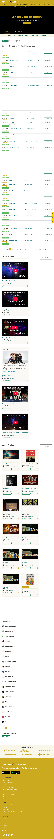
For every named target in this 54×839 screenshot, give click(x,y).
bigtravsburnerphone (10, 661)
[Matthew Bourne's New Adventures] (30, 480)
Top (15, 35)
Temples (11, 118)
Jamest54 (7, 666)
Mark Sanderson (13, 406)
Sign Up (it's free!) (48, 4)
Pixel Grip (11, 135)
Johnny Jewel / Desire (15, 128)
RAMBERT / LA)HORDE (7, 375)
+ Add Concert (33, 4)
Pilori (10, 180)
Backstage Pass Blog (8, 794)
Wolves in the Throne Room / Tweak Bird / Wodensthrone (15, 432)
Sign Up (5, 799)
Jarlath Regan (13, 72)
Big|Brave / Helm (13, 222)
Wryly (11, 283)
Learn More (6, 780)
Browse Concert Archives (21, 4)
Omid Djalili (12, 203)
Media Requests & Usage (10, 789)
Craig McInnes (8, 716)
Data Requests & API (8, 792)
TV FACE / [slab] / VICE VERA (28, 513)
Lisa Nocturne (32, 516)
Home (3, 7)
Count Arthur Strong (15, 79)
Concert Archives (21, 812)
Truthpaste (12, 122)
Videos (20, 31)
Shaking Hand (13, 240)
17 (15, 728)
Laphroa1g (7, 641)
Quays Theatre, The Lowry (33, 54)
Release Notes (7, 828)
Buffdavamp (8, 631)
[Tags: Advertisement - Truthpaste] (30, 579)
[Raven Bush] (30, 530)
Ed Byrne (12, 66)
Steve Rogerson (9, 711)
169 (40, 249)
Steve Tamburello (9, 636)
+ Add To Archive (48, 54)
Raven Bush (24, 537)
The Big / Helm (13, 215)
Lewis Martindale (9, 691)
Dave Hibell (8, 671)
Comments (43, 35)
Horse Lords (12, 197)
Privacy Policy (6, 807)
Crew (4, 818)
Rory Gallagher (6, 488)
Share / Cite (53, 219)
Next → (44, 249)
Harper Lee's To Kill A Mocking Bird (30, 463)
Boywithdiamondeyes (10, 681)
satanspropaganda (10, 626)
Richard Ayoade (6, 513)
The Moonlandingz (14, 147)
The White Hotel (30, 118)
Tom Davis (12, 112)
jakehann (12, 435)
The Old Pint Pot (28, 180)
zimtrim (11, 491)
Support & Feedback (8, 787)
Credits (5, 825)
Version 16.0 (6, 830)
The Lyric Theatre (31, 79)
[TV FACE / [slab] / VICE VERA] (30, 505)
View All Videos (46, 257)
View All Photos (45, 446)
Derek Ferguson (9, 646)
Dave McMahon (9, 676)
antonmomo (8, 696)
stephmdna (31, 491)
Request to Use (7, 285)
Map (37, 35)
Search (4, 4)
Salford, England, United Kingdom (23, 7)
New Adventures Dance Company (9, 403)
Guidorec (31, 592)
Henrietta (7, 651)
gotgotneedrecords (10, 686)
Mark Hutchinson (9, 706)
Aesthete (12, 378)
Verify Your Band (7, 782)
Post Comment (5, 736)
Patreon (5, 821)
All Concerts (5, 40)
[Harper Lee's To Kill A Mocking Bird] (30, 456)
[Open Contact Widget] (2, 831)
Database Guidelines (8, 785)
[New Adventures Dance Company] (11, 456)
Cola (10, 234)
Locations (9, 7)
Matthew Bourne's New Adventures (30, 488)
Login (40, 4)
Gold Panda (12, 184)
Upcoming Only (12, 40)
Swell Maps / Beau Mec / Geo (8, 280)
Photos (14, 31)
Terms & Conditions (8, 805)
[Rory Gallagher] (11, 480)
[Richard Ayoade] (11, 505)
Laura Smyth (12, 141)
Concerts (7, 31)
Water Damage (13, 228)
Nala (6, 701)
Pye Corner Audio (13, 174)
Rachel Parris (13, 85)
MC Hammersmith (14, 54)
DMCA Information (8, 809)
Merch (4, 823)
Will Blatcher (32, 466)
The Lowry (28, 112)
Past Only (19, 40)
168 (36, 249)
